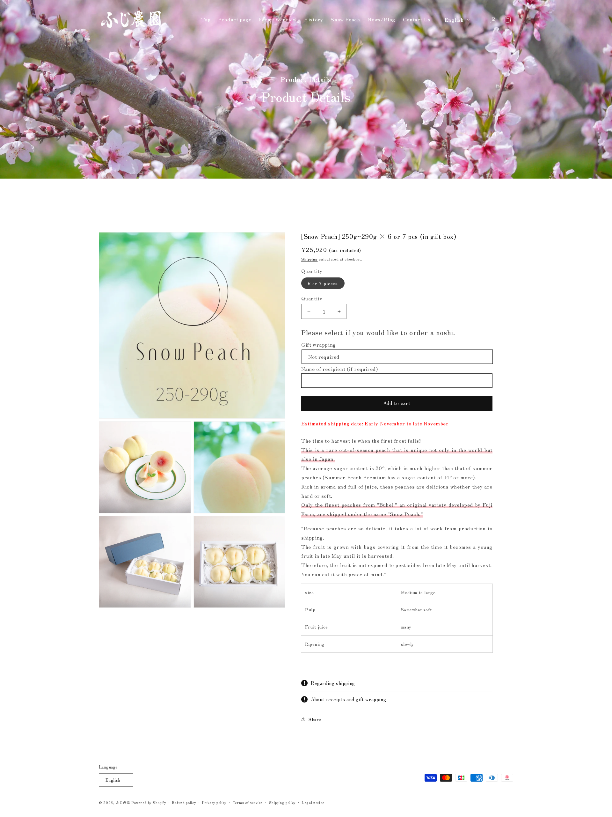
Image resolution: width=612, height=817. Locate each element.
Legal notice (313, 802)
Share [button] (315, 719)
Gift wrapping (318, 344)
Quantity (311, 298)
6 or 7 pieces (323, 283)
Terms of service (248, 802)
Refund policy (184, 802)
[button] (479, 19)
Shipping (309, 258)
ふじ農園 (123, 802)
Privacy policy (214, 802)
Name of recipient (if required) (339, 368)
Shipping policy (282, 802)
